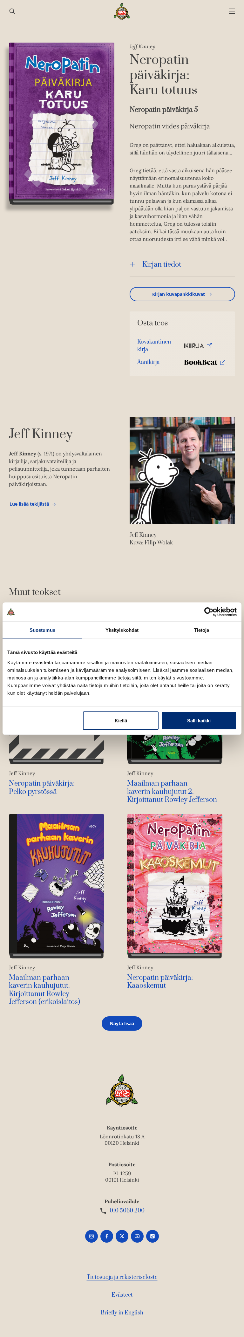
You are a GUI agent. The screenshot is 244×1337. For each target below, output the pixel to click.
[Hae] (12, 11)
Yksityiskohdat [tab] (122, 629)
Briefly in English (122, 1312)
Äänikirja (148, 364)
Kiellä (121, 720)
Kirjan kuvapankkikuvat (178, 294)
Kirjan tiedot (161, 264)
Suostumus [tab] (42, 629)
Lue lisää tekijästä (29, 505)
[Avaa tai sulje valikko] (232, 11)
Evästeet (122, 1295)
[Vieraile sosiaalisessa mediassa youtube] (137, 1236)
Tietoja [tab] (201, 629)
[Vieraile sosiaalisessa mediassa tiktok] (152, 1236)
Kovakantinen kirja (154, 347)
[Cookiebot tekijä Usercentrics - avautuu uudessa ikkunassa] (209, 612)
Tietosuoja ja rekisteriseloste (122, 1277)
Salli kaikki (199, 720)
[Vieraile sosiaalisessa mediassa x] (122, 1236)
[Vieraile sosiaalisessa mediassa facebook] (106, 1236)
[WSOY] (122, 11)
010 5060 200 (127, 1210)
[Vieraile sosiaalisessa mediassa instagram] (91, 1236)
